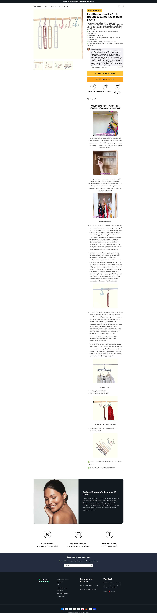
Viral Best (74, 612)
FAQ (58, 585)
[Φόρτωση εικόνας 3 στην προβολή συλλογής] (58, 65)
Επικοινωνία (60, 582)
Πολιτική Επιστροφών (62, 593)
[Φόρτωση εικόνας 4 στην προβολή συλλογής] (68, 65)
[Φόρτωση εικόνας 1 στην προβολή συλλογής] (38, 65)
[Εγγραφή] (91, 565)
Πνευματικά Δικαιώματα (63, 579)
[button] (122, 6)
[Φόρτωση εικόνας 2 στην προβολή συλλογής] (48, 65)
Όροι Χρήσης (60, 590)
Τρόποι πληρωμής (61, 587)
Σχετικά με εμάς (61, 596)
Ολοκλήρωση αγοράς (105, 79)
